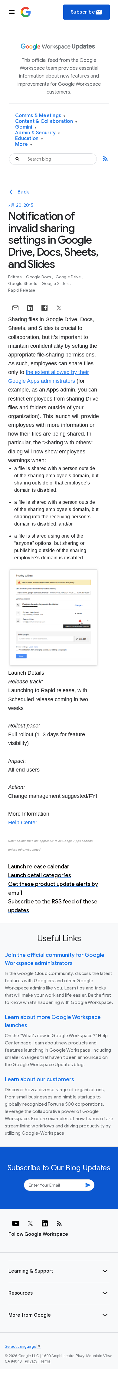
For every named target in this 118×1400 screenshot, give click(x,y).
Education (29, 139)
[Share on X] (59, 308)
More (23, 144)
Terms (45, 1361)
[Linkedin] (45, 1223)
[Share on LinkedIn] (30, 308)
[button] (59, 1271)
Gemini (26, 127)
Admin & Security (37, 133)
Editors (15, 277)
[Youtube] (15, 1223)
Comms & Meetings (40, 116)
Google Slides (56, 283)
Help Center (22, 823)
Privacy (31, 1361)
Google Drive (69, 277)
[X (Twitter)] (30, 1223)
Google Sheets (23, 283)
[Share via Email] (15, 308)
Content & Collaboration (46, 121)
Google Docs (39, 277)
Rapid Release (21, 290)
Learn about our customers (39, 1079)
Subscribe (87, 12)
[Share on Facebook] (44, 308)
